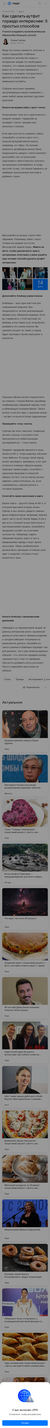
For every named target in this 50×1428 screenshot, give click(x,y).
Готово (25, 1423)
